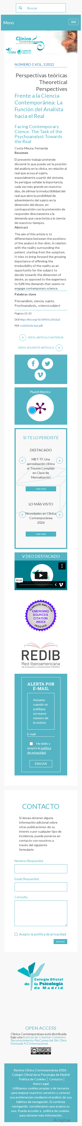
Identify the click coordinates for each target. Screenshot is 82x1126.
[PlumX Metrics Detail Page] (40, 407)
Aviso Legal (41, 1084)
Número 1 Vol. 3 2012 (34, 64)
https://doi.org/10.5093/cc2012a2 (40, 319)
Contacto (56, 1079)
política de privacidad (50, 934)
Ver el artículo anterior (43, 337)
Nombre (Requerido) (29, 861)
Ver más (41, 489)
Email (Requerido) (27, 879)
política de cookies (56, 1111)
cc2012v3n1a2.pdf (31, 325)
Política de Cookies (32, 1079)
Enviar (60, 941)
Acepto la (42, 934)
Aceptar (62, 1120)
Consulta (21, 897)
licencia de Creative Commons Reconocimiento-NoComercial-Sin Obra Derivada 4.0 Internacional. (39, 1040)
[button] (22, 477)
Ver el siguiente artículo (39, 347)
